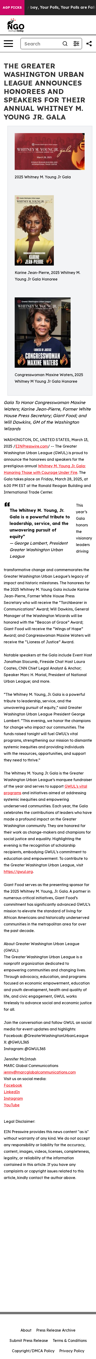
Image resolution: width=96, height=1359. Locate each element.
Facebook (13, 1085)
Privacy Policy (71, 1350)
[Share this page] (89, 43)
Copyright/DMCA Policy (33, 1350)
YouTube (12, 1105)
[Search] (65, 43)
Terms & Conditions (70, 1340)
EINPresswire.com (31, 446)
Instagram (13, 1098)
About (26, 1330)
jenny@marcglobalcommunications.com (40, 1072)
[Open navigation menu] (8, 43)
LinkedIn (12, 1091)
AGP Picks (12, 7)
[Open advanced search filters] (76, 43)
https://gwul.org (18, 871)
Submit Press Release (29, 1340)
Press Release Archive (55, 1330)
